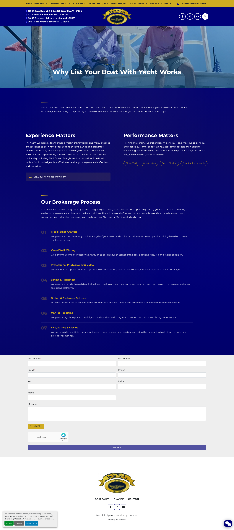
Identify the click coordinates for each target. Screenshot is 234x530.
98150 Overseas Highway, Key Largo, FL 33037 (51, 18)
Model (31, 392)
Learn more (31, 523)
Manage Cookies (117, 519)
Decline (19, 523)
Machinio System (105, 515)
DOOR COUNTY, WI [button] (96, 3)
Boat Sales (102, 499)
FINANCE (154, 3)
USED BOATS (57, 3)
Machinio (133, 515)
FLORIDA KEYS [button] (76, 3)
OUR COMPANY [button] (138, 3)
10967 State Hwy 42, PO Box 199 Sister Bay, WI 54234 (55, 11)
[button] (41, 3)
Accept (9, 523)
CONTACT (166, 3)
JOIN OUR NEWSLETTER (194, 3)
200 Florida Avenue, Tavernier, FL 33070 (48, 22)
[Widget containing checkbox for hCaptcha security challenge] (48, 437)
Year (30, 381)
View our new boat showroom (50, 176)
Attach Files (36, 426)
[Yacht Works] (117, 482)
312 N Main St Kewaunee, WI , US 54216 (48, 14)
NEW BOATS (40, 3)
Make (121, 381)
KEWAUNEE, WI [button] (118, 3)
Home (29, 3)
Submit (117, 447)
